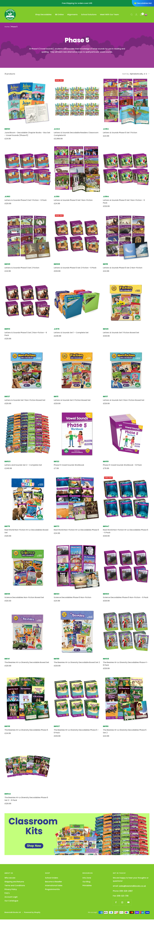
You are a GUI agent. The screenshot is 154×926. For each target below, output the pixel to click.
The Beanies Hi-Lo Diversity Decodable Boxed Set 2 (77, 662)
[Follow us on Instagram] (122, 902)
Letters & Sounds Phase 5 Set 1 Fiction (120, 132)
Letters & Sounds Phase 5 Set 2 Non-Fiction (122, 267)
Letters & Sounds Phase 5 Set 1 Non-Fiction (73, 200)
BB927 (57, 726)
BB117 (105, 396)
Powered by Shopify (32, 912)
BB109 (7, 264)
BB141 (7, 658)
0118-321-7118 (122, 895)
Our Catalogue (11, 900)
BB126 (105, 329)
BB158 (56, 658)
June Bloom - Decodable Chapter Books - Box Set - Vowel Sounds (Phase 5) (27, 134)
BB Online (59, 14)
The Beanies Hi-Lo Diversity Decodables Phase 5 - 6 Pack (76, 731)
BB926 (106, 658)
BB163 (7, 129)
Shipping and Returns (14, 881)
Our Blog (86, 881)
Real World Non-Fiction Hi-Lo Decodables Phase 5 (76, 530)
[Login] (136, 14)
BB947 (106, 526)
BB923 (7, 461)
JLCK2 (57, 129)
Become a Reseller (53, 881)
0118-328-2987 (126, 891)
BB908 (57, 264)
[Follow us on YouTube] (128, 902)
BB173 (56, 526)
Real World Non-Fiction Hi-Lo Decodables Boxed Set (26, 531)
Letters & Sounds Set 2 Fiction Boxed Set (72, 400)
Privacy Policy (11, 889)
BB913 (7, 329)
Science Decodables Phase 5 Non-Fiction (72, 597)
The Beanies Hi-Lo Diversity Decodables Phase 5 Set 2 (124, 731)
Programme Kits (52, 889)
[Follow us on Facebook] (116, 902)
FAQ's (7, 893)
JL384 (106, 129)
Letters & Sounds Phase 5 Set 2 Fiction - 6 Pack (75, 267)
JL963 (7, 196)
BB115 (105, 264)
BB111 (56, 396)
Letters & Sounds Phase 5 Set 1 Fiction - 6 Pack (26, 200)
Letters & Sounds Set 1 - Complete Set (71, 332)
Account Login (11, 897)
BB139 (7, 726)
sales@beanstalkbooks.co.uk (132, 886)
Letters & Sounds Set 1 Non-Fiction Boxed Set (25, 400)
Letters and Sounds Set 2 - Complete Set (23, 465)
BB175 (7, 526)
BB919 (106, 461)
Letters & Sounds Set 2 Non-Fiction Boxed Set (123, 400)
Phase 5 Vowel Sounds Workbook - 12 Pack (122, 465)
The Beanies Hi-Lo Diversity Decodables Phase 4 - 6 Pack (125, 663)
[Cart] (141, 15)
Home (7, 27)
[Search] (132, 15)
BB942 (8, 794)
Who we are (10, 878)
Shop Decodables (43, 14)
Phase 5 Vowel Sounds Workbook (69, 465)
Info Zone (87, 878)
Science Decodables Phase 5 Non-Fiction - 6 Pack (125, 597)
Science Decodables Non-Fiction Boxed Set (24, 597)
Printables (87, 885)
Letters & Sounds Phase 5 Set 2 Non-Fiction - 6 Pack (26, 334)
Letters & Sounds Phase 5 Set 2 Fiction (22, 267)
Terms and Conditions (15, 885)
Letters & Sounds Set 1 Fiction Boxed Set (121, 332)
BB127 (7, 396)
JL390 (56, 196)
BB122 (56, 461)
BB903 (106, 594)
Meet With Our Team (109, 14)
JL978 (56, 329)
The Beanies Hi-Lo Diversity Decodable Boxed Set (27, 662)
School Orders (51, 878)
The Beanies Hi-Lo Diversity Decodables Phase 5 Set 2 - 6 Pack (26, 798)
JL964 (106, 196)
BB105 (7, 594)
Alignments (72, 14)
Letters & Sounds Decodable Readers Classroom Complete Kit (76, 134)
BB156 (105, 726)
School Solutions (89, 14)
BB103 (56, 594)
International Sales (53, 885)
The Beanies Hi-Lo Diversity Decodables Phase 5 (26, 730)
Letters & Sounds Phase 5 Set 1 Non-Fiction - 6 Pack (124, 201)
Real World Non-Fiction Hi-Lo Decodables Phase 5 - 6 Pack (125, 531)
